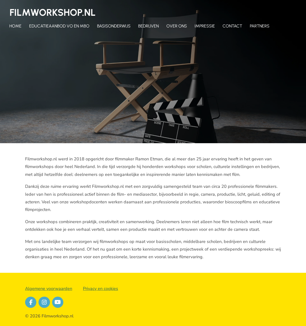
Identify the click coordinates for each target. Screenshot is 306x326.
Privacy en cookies (100, 288)
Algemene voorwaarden (48, 288)
